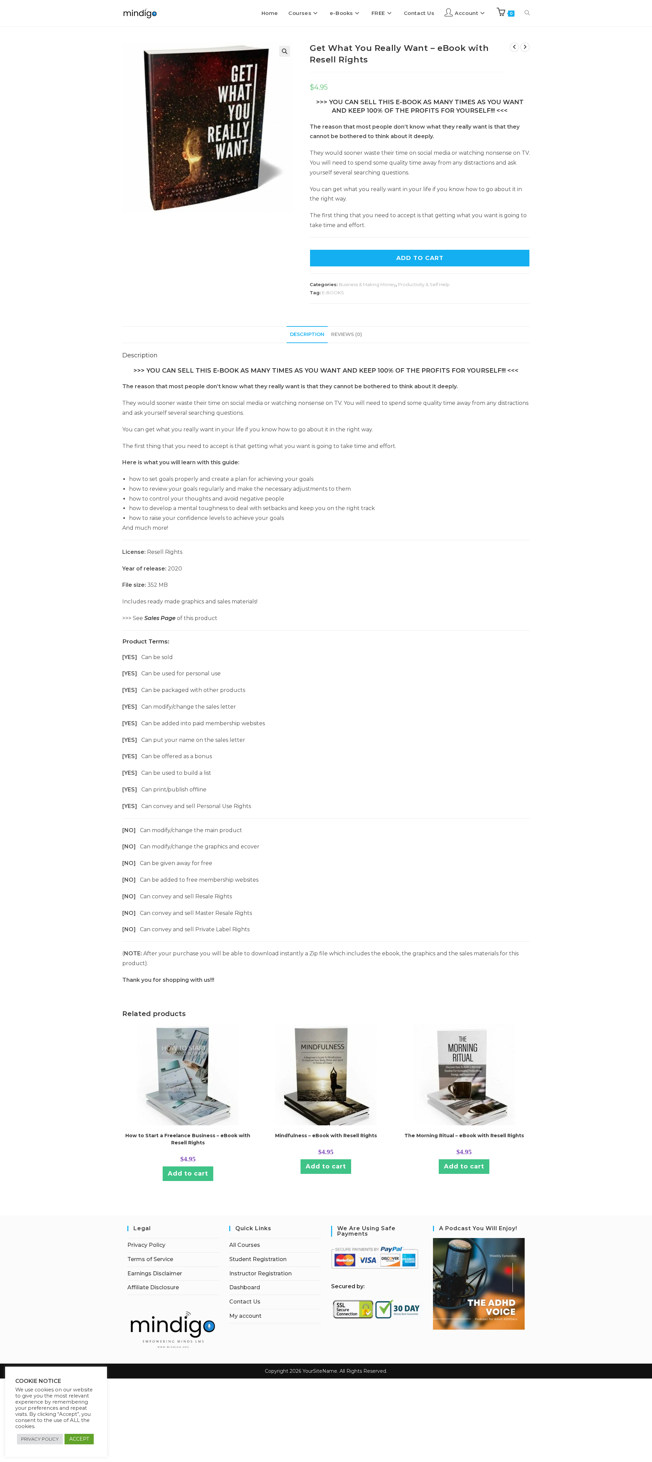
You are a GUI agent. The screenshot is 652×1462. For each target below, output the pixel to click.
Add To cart (419, 258)
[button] (284, 51)
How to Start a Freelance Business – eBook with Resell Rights (187, 1139)
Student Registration (258, 1259)
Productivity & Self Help (424, 284)
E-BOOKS (333, 292)
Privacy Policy (146, 1245)
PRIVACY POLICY (40, 1439)
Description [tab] (307, 334)
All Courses (244, 1245)
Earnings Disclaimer (154, 1273)
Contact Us (244, 1301)
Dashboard (244, 1287)
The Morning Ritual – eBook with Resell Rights (464, 1135)
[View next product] (525, 47)
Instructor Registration (260, 1273)
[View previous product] (514, 47)
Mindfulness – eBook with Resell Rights (326, 1135)
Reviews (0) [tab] (346, 334)
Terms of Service (150, 1259)
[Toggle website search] (527, 13)
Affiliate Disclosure (153, 1287)
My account (245, 1316)
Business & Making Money (367, 284)
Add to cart (188, 1173)
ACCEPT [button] (79, 1439)
